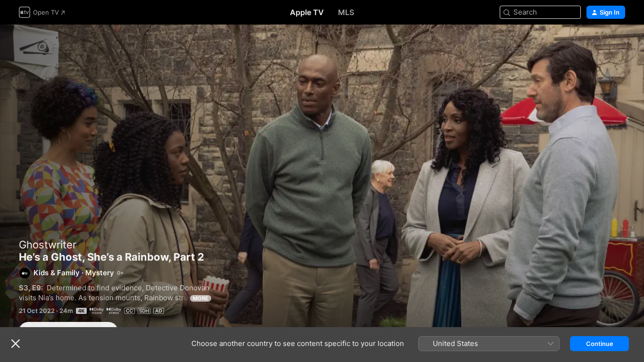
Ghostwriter (47, 245)
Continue (599, 343)
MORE (200, 298)
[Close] (15, 343)
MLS (346, 12)
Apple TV (307, 12)
